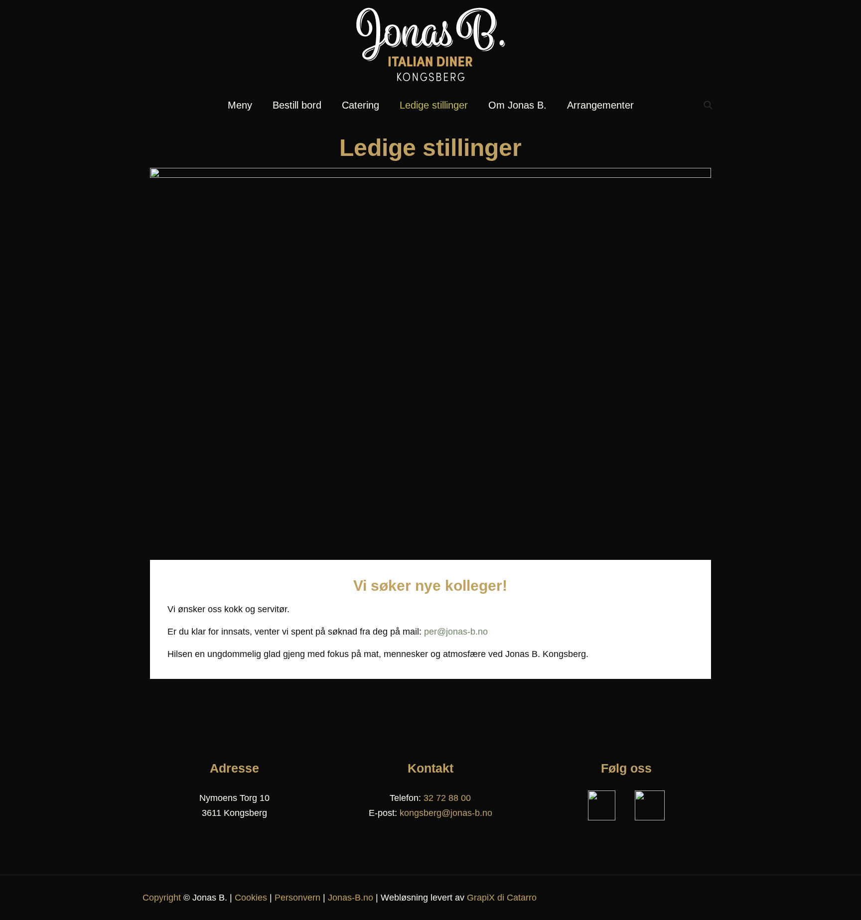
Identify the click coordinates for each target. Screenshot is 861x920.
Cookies (251, 898)
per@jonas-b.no (456, 632)
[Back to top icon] (708, 896)
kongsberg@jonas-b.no (446, 813)
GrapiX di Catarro (502, 898)
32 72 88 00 (447, 798)
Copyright (162, 898)
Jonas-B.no (350, 898)
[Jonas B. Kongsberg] (430, 45)
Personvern (297, 898)
